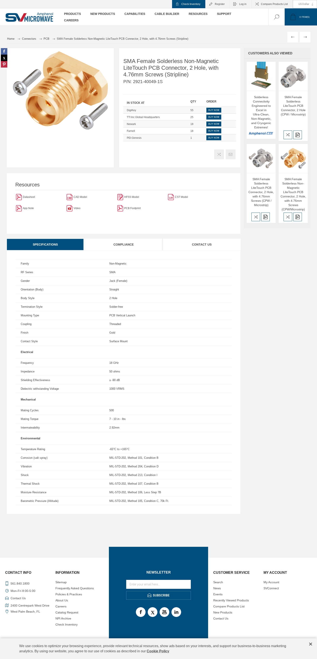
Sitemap (61, 582)
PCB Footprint (132, 208)
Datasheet (29, 197)
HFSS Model (131, 197)
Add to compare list (219, 154)
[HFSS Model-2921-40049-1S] (120, 197)
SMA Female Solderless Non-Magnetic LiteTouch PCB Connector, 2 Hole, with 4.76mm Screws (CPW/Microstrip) (293, 194)
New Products (222, 612)
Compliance (123, 244)
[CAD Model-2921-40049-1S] (69, 197)
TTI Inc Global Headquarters (143, 117)
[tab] (45, 244)
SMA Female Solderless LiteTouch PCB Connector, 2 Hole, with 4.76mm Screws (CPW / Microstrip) (261, 192)
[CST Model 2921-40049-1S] (171, 197)
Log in (242, 4)
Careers (60, 606)
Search (218, 582)
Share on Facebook (4, 51)
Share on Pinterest (4, 64)
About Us (61, 600)
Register (220, 4)
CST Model (181, 197)
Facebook (141, 612)
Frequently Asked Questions (74, 588)
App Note (28, 208)
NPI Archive (63, 618)
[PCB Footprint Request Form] (120, 208)
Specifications (45, 244)
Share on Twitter (4, 58)
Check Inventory (190, 4)
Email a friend (230, 154)
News (217, 588)
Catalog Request (66, 612)
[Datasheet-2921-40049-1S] (19, 197)
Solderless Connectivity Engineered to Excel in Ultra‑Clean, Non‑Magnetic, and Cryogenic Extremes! (261, 112)
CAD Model (80, 197)
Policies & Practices (68, 594)
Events (218, 594)
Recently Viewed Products (231, 600)
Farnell (131, 130)
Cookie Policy (158, 651)
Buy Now (213, 110)
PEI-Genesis (134, 137)
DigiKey (131, 110)
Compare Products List (274, 4)
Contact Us (202, 244)
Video (77, 208)
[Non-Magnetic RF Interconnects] (19, 208)
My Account (271, 582)
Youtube (164, 612)
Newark (131, 124)
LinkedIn (176, 612)
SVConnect (271, 588)
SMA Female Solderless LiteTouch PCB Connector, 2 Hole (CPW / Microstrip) (293, 105)
